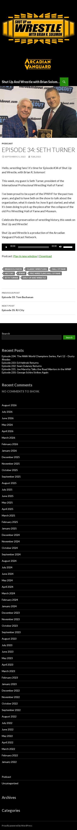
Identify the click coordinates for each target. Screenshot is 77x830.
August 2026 (9, 405)
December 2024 (11, 534)
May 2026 (7, 424)
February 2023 (10, 677)
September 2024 (11, 554)
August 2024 (9, 560)
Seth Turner (11, 277)
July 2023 (7, 645)
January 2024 (9, 606)
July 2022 (7, 722)
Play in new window (25, 256)
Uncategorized (10, 783)
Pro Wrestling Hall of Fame (45, 273)
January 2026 (9, 450)
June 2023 (7, 651)
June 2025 (7, 495)
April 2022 (7, 742)
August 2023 (9, 638)
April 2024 (7, 586)
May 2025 (7, 502)
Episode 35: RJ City (13, 308)
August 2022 (9, 716)
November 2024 (11, 541)
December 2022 (11, 690)
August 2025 (9, 483)
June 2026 (7, 418)
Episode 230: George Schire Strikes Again (25, 372)
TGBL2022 (36, 156)
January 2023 (9, 684)
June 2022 (7, 729)
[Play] (6, 247)
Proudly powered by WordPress (17, 825)
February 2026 (10, 444)
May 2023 (7, 658)
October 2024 (10, 547)
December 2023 (11, 612)
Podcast (7, 143)
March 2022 (8, 748)
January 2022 (9, 761)
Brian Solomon (13, 269)
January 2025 (9, 528)
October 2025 (10, 470)
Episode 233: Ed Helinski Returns (20, 362)
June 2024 (7, 573)
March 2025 (8, 515)
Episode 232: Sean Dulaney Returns (22, 365)
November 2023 (11, 619)
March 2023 (8, 671)
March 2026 (8, 437)
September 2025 (11, 476)
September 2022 (11, 709)
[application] (38, 247)
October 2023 (10, 625)
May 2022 (7, 735)
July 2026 (7, 411)
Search (6, 333)
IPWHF (22, 273)
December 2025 (11, 457)
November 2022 (11, 697)
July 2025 (7, 489)
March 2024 (8, 593)
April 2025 (7, 508)
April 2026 (7, 431)
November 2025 (11, 463)
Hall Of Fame (59, 269)
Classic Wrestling (37, 269)
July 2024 (7, 567)
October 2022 (10, 703)
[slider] (68, 247)
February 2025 (10, 521)
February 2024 (10, 599)
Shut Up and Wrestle (34, 277)
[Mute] (60, 247)
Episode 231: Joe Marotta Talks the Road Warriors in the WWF (36, 369)
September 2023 (11, 632)
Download (45, 256)
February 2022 (10, 755)
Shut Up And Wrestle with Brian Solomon (31, 82)
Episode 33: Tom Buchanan (17, 295)
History (9, 273)
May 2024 (7, 580)
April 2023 (7, 664)
